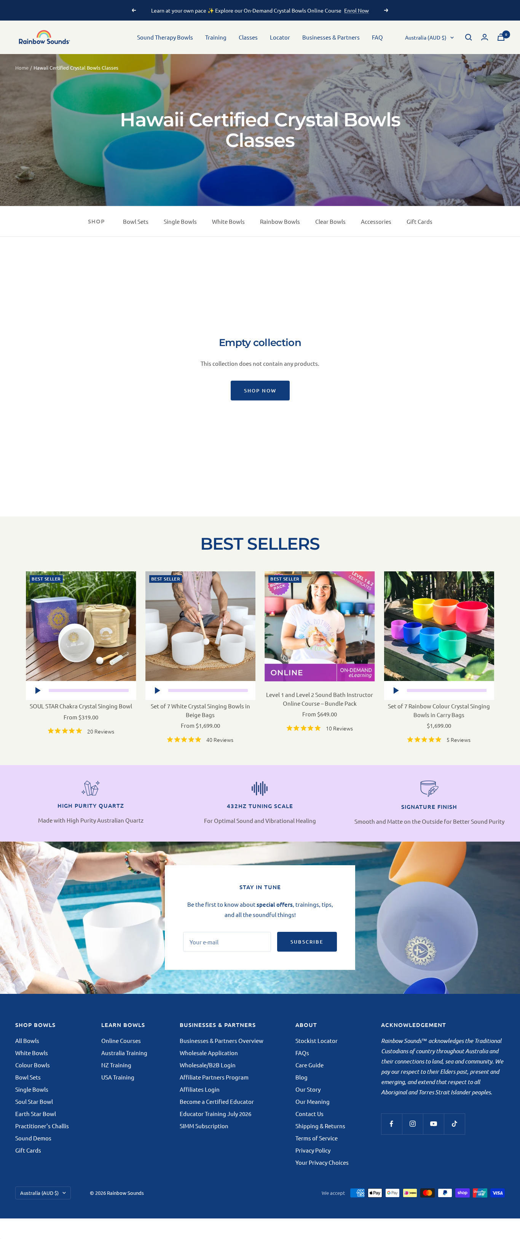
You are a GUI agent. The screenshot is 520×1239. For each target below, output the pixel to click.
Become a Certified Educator (217, 1101)
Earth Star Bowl (35, 1113)
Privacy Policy (312, 1150)
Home (22, 67)
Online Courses (121, 1040)
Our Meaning (312, 1101)
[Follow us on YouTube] (433, 1123)
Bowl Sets (135, 221)
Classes (248, 37)
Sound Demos (33, 1138)
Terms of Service (316, 1138)
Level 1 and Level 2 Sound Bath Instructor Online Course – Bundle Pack (319, 699)
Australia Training (124, 1052)
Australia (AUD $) (426, 37)
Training (216, 37)
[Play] (37, 690)
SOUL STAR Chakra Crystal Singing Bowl (81, 706)
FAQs (302, 1052)
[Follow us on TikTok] (454, 1123)
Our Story (308, 1089)
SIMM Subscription (204, 1125)
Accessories (376, 221)
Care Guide (309, 1064)
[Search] (468, 37)
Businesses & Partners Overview (221, 1040)
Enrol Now (356, 10)
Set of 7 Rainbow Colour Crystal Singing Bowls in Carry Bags (439, 710)
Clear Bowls (330, 221)
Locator (280, 37)
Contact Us (309, 1113)
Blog (301, 1077)
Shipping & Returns (320, 1125)
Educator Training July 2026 (215, 1113)
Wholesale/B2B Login (208, 1064)
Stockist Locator (316, 1040)
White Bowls (228, 221)
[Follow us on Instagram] (412, 1123)
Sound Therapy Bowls (165, 37)
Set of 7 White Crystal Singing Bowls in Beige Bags (200, 710)
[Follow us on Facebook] (391, 1123)
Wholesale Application (209, 1052)
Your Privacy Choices (322, 1162)
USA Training (117, 1077)
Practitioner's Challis (42, 1125)
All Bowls (27, 1040)
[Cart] (501, 37)
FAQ (377, 37)
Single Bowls (180, 221)
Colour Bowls (32, 1064)
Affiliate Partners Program (214, 1077)
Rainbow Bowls (280, 221)
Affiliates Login (200, 1089)
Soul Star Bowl (34, 1101)
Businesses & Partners (331, 37)
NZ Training (116, 1064)
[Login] (484, 37)
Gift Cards (419, 221)
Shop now (260, 390)
